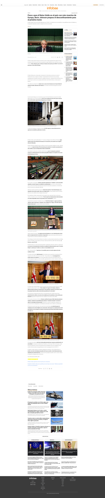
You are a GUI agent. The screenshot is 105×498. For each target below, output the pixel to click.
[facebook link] (31, 482)
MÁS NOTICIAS (45, 436)
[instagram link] (34, 482)
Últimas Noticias (43, 488)
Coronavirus (35, 386)
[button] (62, 57)
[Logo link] (52, 8)
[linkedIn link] (34, 484)
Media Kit (63, 485)
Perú (42, 485)
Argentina (62, 479)
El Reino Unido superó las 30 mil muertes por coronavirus (39, 361)
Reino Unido (30, 386)
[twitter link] (33, 482)
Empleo (53, 479)
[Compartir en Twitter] (56, 57)
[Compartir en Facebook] (54, 57)
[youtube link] (31, 484)
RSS (42, 489)
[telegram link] (33, 484)
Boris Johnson (41, 386)
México (43, 484)
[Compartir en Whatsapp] (52, 57)
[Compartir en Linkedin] (58, 57)
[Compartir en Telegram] (59, 57)
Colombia (43, 480)
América (43, 479)
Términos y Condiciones (73, 479)
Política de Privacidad (72, 480)
